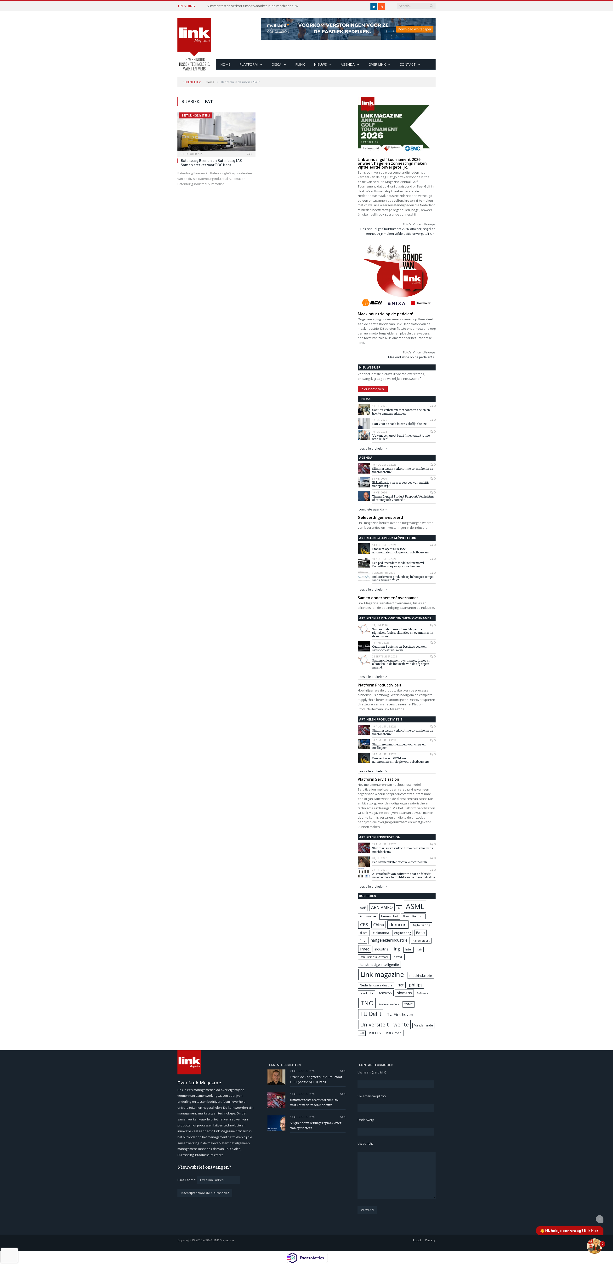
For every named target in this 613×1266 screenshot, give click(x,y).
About (417, 1240)
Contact (408, 64)
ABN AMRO (382, 907)
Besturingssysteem (196, 115)
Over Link (377, 64)
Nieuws (320, 64)
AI (399, 908)
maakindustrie (420, 975)
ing (397, 949)
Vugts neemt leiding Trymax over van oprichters (315, 1125)
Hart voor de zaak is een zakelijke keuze (399, 423)
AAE (363, 907)
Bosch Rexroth (413, 916)
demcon (398, 924)
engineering (402, 933)
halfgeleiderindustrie (389, 940)
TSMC (408, 1004)
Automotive (368, 916)
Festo (420, 932)
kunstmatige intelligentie (379, 964)
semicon (385, 993)
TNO (367, 1003)
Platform (248, 64)
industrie (381, 949)
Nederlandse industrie (376, 985)
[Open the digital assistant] (594, 1246)
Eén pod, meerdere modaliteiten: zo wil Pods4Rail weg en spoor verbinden (398, 564)
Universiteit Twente (384, 1024)
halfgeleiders (421, 940)
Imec (364, 949)
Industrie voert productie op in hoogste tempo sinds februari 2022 (402, 578)
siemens (404, 993)
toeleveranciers (389, 1004)
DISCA (276, 64)
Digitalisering (421, 925)
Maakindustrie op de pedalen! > (411, 357)
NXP (401, 985)
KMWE (398, 957)
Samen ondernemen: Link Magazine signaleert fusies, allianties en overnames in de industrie (402, 632)
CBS (364, 924)
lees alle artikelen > (373, 448)
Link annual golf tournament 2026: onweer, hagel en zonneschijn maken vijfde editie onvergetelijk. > (398, 231)
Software (422, 993)
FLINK (300, 64)
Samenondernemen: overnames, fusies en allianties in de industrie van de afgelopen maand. (401, 664)
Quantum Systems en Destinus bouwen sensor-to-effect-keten (399, 648)
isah (419, 949)
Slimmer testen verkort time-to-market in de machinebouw (252, 6)
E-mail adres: (187, 1180)
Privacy (430, 1240)
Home (225, 64)
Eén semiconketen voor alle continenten (399, 862)
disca (364, 933)
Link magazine (382, 974)
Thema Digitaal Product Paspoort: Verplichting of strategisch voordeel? (403, 498)
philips (415, 985)
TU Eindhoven (400, 1014)
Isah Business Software (374, 957)
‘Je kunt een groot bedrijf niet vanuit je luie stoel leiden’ (401, 437)
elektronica (381, 933)
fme (362, 940)
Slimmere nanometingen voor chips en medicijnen (399, 746)
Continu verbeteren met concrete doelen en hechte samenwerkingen (401, 411)
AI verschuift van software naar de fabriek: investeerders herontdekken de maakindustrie (403, 875)
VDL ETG (375, 1033)
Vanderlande (423, 1025)
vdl (362, 1033)
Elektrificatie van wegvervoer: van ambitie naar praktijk (400, 484)
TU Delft (370, 1014)
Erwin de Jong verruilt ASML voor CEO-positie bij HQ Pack (316, 1079)
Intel (408, 949)
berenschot (389, 916)
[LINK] (194, 40)
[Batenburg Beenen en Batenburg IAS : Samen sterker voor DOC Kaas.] (216, 133)
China (378, 924)
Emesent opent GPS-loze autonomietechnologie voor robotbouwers (400, 550)
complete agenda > (373, 509)
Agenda (348, 64)
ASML (415, 906)
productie (366, 993)
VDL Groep (394, 1033)
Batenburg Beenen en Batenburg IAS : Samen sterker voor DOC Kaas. (212, 162)
